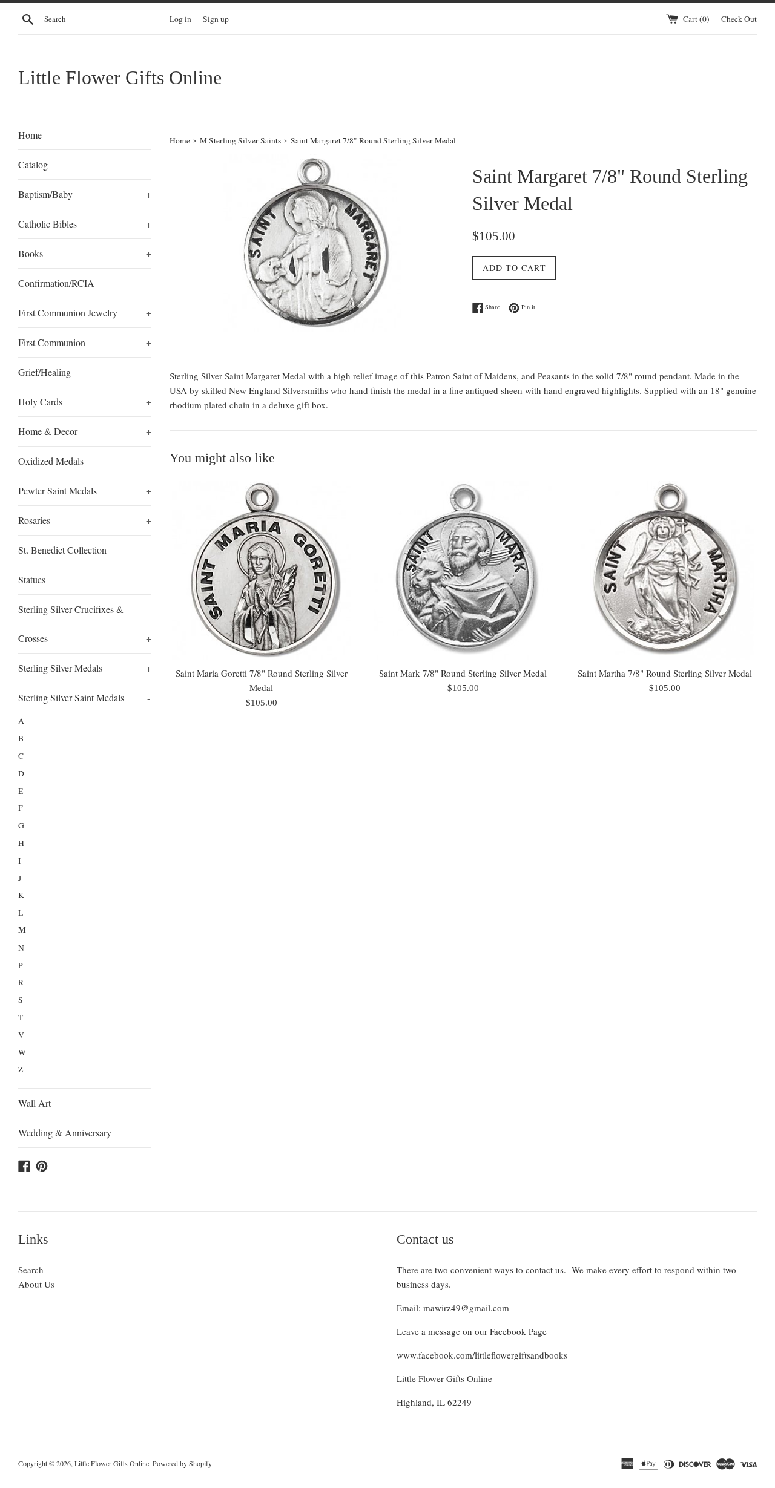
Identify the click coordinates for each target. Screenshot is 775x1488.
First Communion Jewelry (84, 312)
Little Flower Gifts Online (120, 77)
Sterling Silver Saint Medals (84, 697)
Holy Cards (84, 401)
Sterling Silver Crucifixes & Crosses (84, 623)
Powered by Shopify (182, 1463)
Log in (180, 18)
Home (30, 134)
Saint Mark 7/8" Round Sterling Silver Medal (463, 673)
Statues (31, 579)
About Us (36, 1284)
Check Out (739, 18)
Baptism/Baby (84, 194)
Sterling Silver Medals (84, 667)
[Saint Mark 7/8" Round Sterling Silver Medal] (463, 570)
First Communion (84, 342)
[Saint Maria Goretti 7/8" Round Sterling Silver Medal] (261, 570)
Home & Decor (84, 431)
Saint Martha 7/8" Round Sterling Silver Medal (665, 673)
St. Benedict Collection (62, 549)
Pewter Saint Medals (84, 490)
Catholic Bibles (84, 223)
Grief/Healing (44, 371)
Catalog (33, 164)
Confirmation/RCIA (56, 283)
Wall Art (34, 1102)
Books (84, 253)
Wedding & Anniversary (64, 1132)
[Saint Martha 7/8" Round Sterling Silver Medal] (665, 570)
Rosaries (84, 520)
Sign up (216, 18)
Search (31, 1269)
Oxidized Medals (51, 460)
